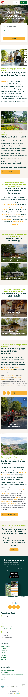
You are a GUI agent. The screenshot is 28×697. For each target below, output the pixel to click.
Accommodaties (5, 646)
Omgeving (4, 659)
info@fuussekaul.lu (7, 627)
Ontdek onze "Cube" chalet (9, 172)
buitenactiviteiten (5, 493)
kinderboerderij (5, 379)
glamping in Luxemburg (9, 204)
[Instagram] (14, 607)
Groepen (3, 657)
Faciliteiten (4, 651)
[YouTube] (18, 607)
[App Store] (14, 573)
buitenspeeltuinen (5, 377)
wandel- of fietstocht (18, 490)
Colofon (3, 679)
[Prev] (4, 393)
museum (18, 497)
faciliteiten (7, 367)
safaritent (5, 209)
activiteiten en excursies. (11, 385)
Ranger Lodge (11, 207)
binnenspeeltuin (17, 377)
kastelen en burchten (6, 501)
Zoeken (14, 38)
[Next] (8, 393)
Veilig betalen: (10, 693)
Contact (3, 662)
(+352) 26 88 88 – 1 (7, 629)
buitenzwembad (11, 375)
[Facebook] (10, 607)
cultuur (15, 499)
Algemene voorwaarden (7, 670)
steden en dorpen (11, 503)
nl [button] (17, 2)
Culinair (3, 653)
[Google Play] (14, 576)
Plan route (5, 624)
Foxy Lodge (19, 207)
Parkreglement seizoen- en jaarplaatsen (12, 675)
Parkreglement (5, 672)
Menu (24, 2)
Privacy (3, 677)
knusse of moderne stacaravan (11, 214)
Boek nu (13, 550)
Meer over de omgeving (8, 514)
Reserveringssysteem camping (11, 695)
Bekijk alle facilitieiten (18, 393)
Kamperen (4, 648)
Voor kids (3, 655)
